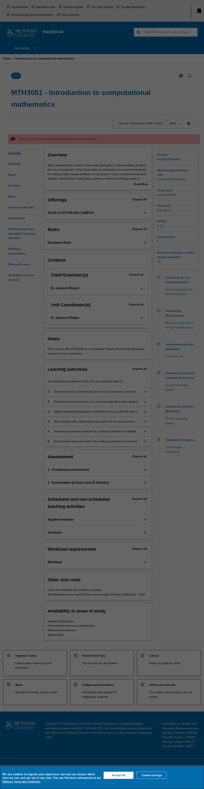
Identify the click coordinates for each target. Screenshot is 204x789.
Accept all (118, 775)
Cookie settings (152, 775)
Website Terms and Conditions (21, 781)
